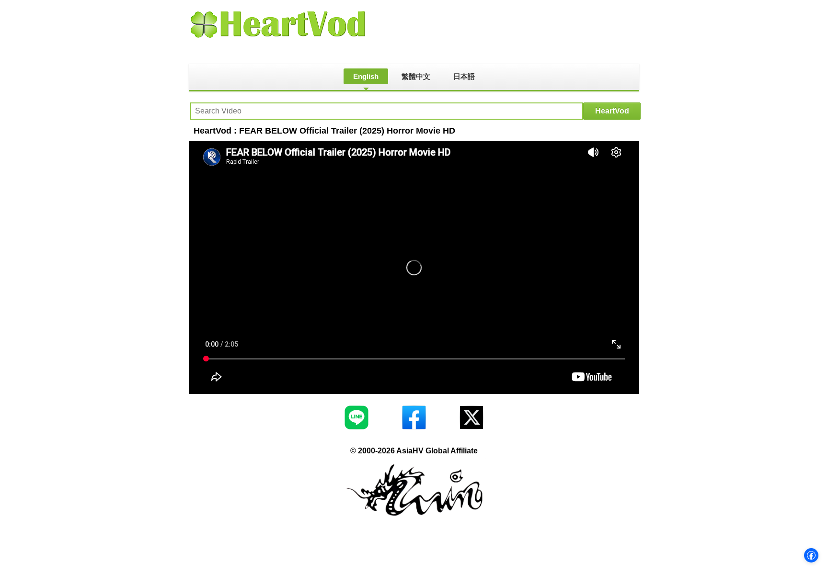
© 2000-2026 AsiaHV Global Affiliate (414, 451)
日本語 (464, 76)
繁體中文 (416, 76)
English (366, 76)
